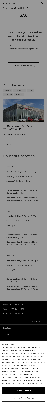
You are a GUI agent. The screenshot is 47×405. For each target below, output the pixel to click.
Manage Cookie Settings (24, 398)
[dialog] (23, 372)
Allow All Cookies (23, 390)
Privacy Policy (23, 374)
